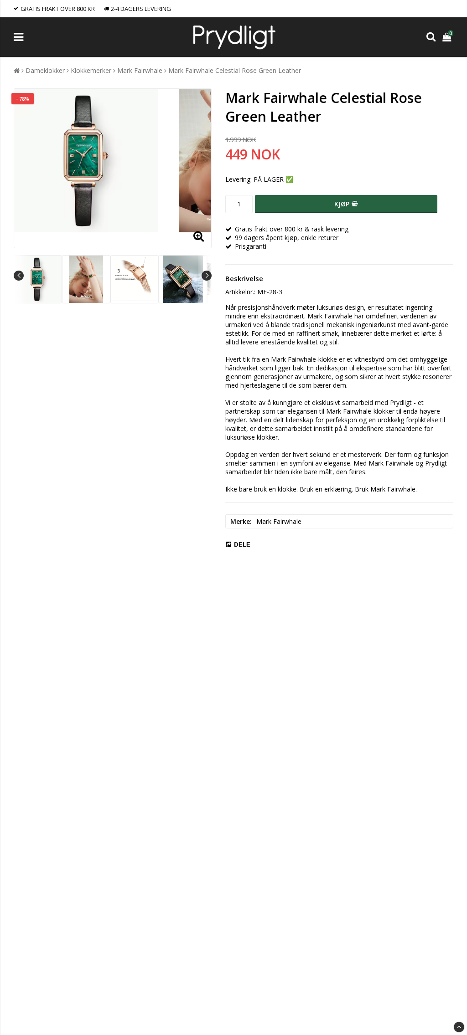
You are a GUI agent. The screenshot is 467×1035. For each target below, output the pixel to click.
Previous (19, 276)
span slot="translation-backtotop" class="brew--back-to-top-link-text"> (459, 1027)
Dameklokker (45, 70)
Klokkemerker (91, 70)
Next (207, 276)
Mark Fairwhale (139, 70)
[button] (447, 37)
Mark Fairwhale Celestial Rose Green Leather (234, 70)
